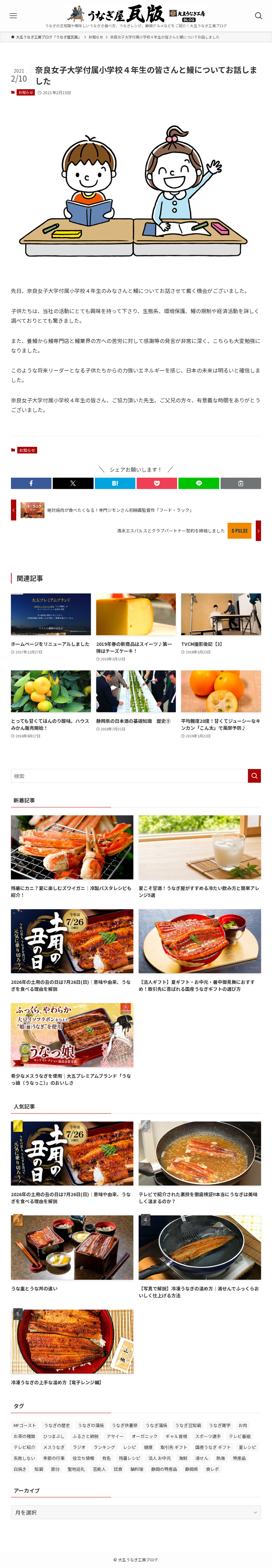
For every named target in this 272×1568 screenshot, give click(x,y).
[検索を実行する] (254, 776)
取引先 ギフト (174, 1447)
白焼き (20, 1469)
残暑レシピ (129, 1458)
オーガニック (145, 1436)
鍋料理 (136, 1469)
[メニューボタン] (13, 16)
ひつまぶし (54, 1436)
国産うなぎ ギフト (213, 1447)
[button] (31, 483)
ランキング (104, 1447)
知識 (38, 1469)
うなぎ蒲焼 (156, 1425)
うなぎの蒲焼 (91, 1425)
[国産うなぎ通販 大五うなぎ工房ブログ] (136, 13)
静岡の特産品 (164, 1469)
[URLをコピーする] (241, 483)
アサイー (115, 1436)
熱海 (220, 1458)
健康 (148, 1447)
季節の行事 (54, 1458)
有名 (106, 1458)
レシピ (129, 1447)
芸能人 (99, 1469)
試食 (118, 1469)
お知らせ (26, 92)
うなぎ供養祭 (125, 1425)
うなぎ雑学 (220, 1425)
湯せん (201, 1458)
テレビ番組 (239, 1436)
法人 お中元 (159, 1458)
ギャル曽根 (176, 1436)
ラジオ (79, 1447)
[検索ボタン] (258, 16)
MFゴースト (25, 1425)
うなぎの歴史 (57, 1425)
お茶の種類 (24, 1436)
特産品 (239, 1458)
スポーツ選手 (208, 1436)
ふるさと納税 (86, 1436)
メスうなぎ (54, 1447)
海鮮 (183, 1458)
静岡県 (191, 1469)
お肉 (242, 1425)
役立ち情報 (83, 1458)
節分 (55, 1469)
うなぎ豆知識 (188, 1425)
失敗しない (24, 1458)
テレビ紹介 (24, 1447)
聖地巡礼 (76, 1469)
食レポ (212, 1469)
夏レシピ (247, 1447)
